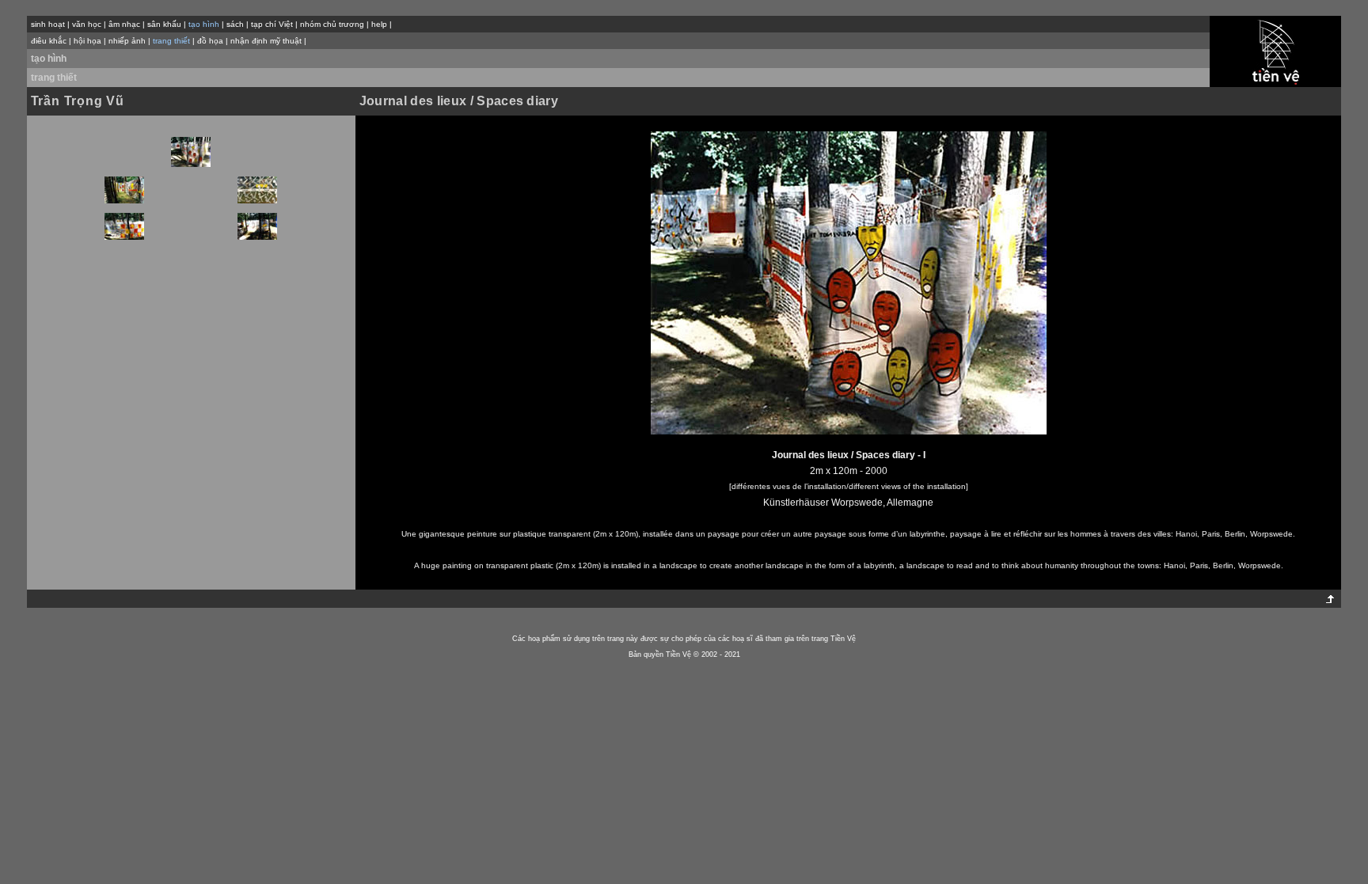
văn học (86, 24)
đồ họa (210, 40)
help (379, 24)
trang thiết (54, 77)
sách (235, 24)
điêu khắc (48, 40)
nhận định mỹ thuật (266, 40)
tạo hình (48, 58)
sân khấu (164, 24)
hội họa (87, 40)
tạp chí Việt (272, 24)
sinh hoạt (48, 24)
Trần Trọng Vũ (77, 101)
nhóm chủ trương (332, 24)
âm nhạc (124, 24)
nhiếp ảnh (127, 40)
